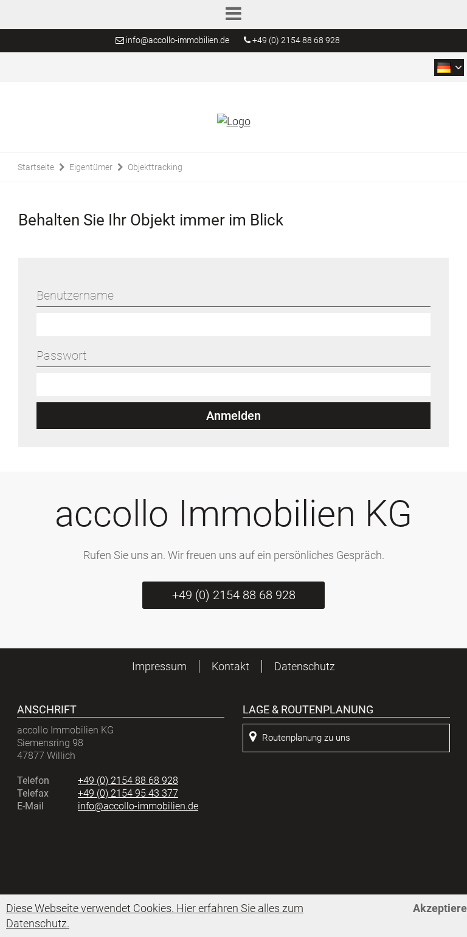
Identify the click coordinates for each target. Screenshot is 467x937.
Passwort (61, 355)
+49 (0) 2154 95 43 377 (128, 793)
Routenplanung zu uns (306, 737)
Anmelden (233, 415)
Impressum (159, 666)
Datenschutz (304, 666)
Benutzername (75, 295)
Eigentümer (90, 167)
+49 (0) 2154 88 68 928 (295, 40)
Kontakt (230, 666)
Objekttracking (155, 167)
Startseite (36, 167)
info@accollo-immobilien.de (177, 40)
